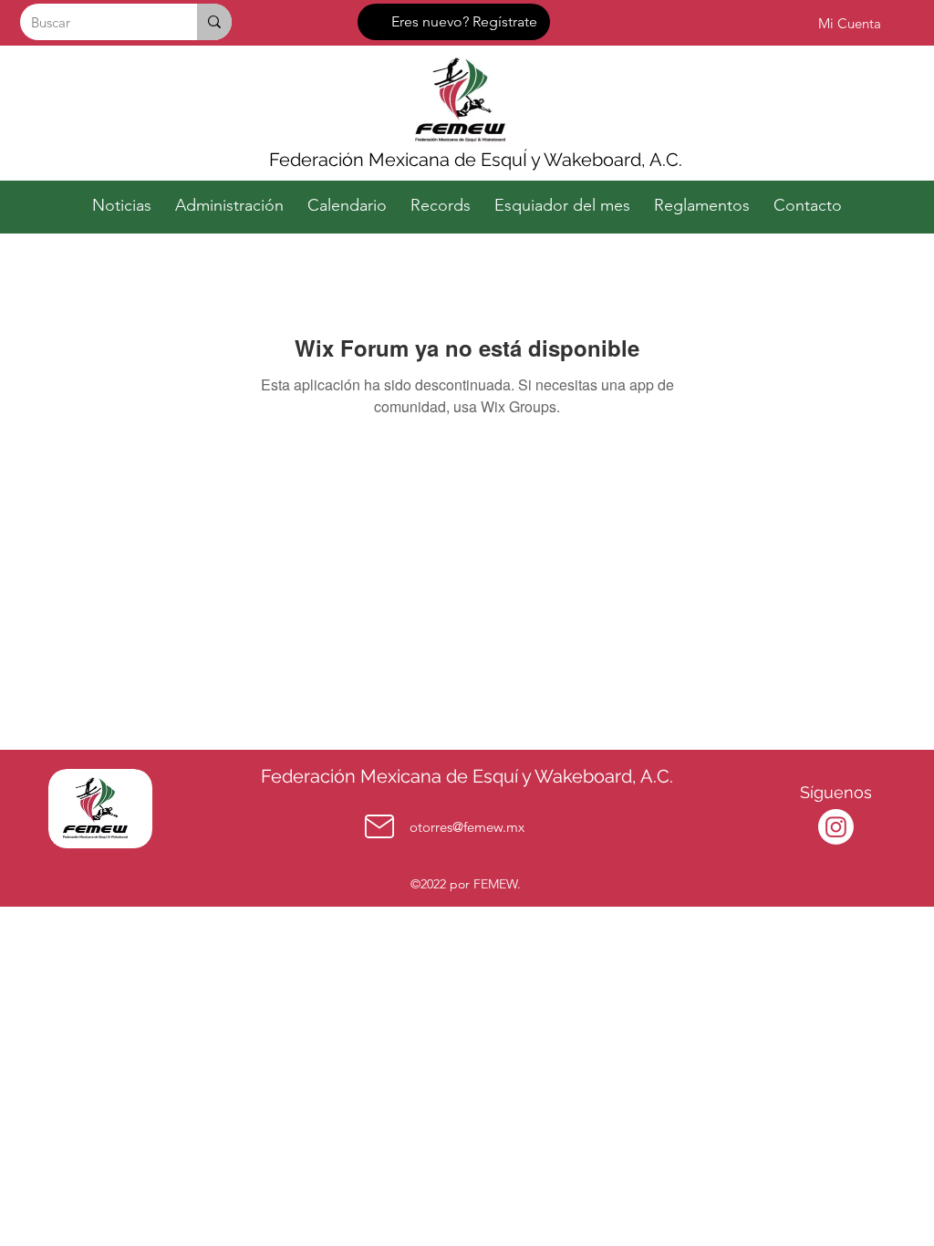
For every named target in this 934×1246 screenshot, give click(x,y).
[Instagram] (836, 827)
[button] (229, 197)
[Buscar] (214, 22)
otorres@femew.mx (467, 827)
